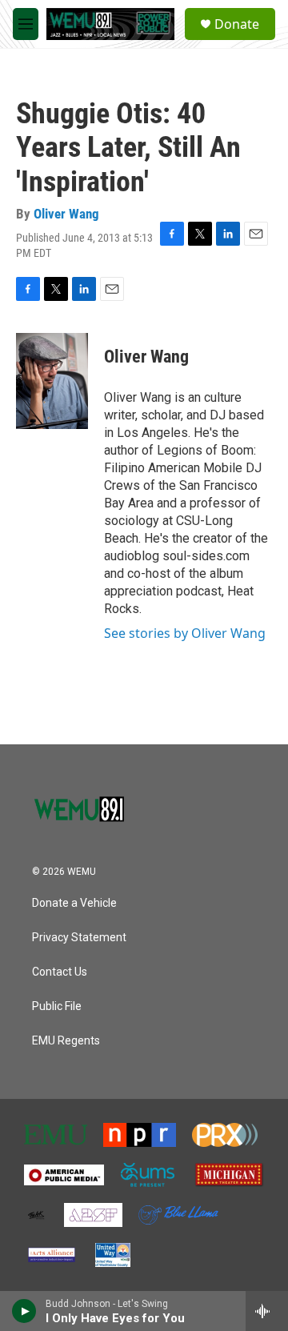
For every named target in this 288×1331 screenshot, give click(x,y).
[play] (24, 1311)
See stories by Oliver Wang (185, 633)
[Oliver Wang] (52, 381)
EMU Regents (66, 1041)
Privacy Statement (79, 938)
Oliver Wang (66, 214)
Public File (57, 1006)
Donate (236, 24)
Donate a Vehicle (74, 903)
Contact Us (59, 972)
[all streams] (267, 1311)
